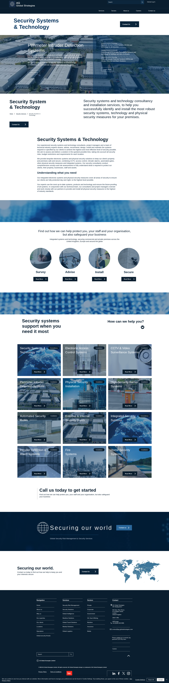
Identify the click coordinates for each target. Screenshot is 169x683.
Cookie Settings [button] (140, 679)
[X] (124, 673)
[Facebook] (119, 673)
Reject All (151, 679)
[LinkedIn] (114, 673)
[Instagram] (128, 673)
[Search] (142, 2)
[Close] (166, 679)
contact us (119, 637)
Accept (160, 679)
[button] (101, 11)
